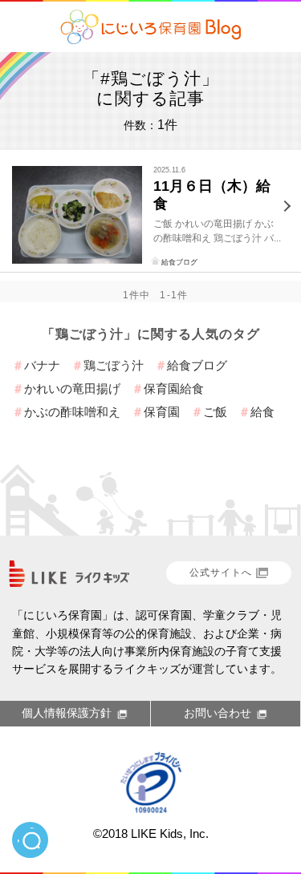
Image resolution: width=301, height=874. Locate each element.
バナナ (42, 365)
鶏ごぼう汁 (113, 365)
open (30, 840)
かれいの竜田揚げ (72, 388)
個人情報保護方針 (67, 712)
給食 (262, 412)
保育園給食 (174, 388)
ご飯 (215, 412)
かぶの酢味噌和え (72, 412)
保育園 (162, 412)
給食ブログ (179, 262)
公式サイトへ (220, 572)
